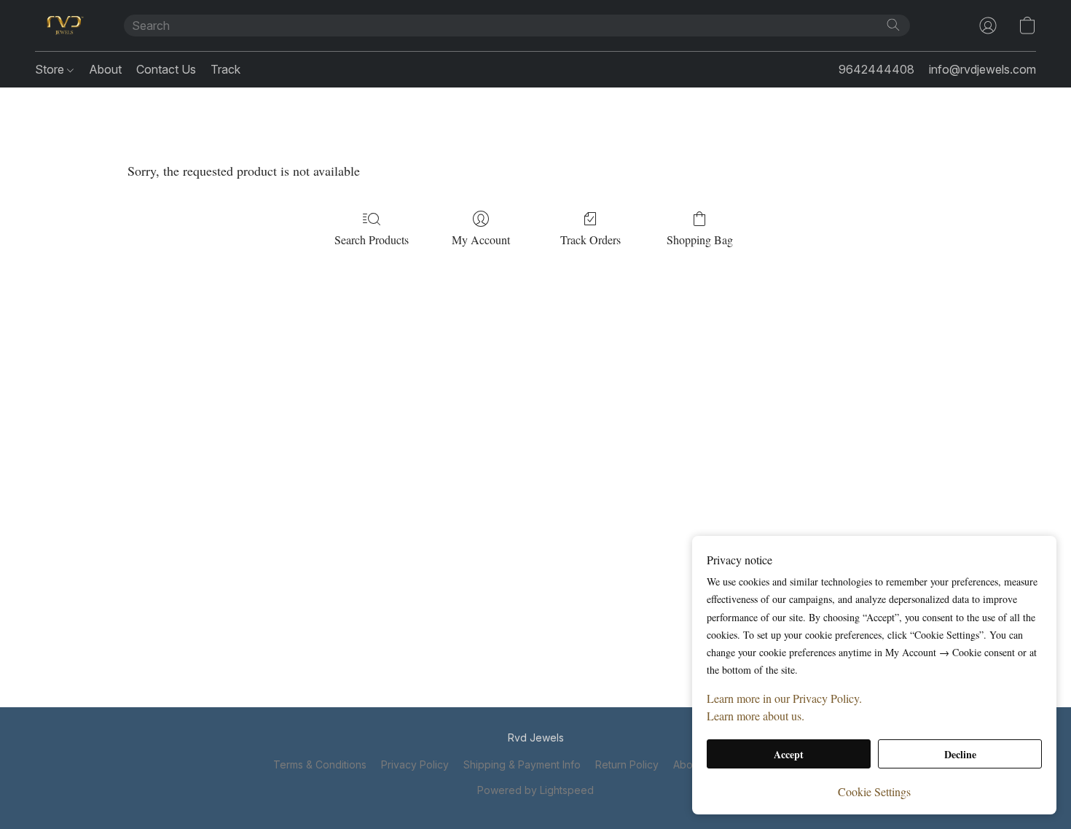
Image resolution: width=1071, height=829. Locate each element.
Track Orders (590, 239)
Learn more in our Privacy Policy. (784, 698)
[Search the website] (893, 25)
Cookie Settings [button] (874, 791)
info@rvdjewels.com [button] (982, 69)
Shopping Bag (700, 239)
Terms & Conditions (319, 764)
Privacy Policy (415, 764)
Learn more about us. (755, 715)
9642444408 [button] (876, 69)
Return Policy (627, 764)
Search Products (371, 239)
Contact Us (166, 69)
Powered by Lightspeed (535, 790)
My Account (481, 239)
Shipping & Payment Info (522, 764)
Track (225, 69)
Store (51, 69)
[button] (65, 25)
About (105, 69)
